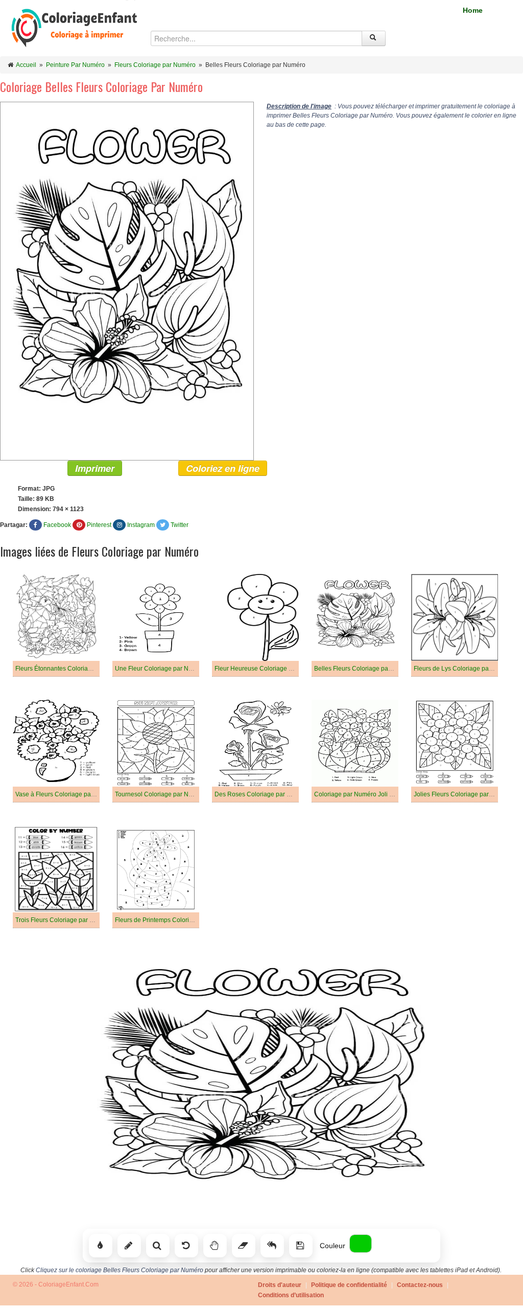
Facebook (57, 525)
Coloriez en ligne (222, 468)
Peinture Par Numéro (75, 64)
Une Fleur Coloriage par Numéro (160, 668)
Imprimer (94, 468)
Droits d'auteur (279, 1285)
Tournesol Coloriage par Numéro (160, 794)
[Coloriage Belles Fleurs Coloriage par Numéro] (127, 280)
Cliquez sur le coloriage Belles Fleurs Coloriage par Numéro (119, 1270)
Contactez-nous (420, 1285)
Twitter (179, 525)
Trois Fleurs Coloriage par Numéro (63, 920)
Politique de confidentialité (349, 1285)
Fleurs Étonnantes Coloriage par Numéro (72, 668)
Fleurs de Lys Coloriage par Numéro (464, 668)
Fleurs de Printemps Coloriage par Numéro (174, 920)
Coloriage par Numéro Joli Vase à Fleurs (370, 794)
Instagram (141, 525)
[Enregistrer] (301, 1245)
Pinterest (99, 525)
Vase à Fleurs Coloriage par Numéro (66, 794)
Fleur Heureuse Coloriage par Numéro (268, 668)
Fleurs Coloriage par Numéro (155, 64)
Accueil (26, 64)
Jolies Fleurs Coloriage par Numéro (463, 794)
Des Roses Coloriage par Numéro (262, 794)
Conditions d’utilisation (291, 1295)
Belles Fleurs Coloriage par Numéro (364, 668)
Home (473, 10)
